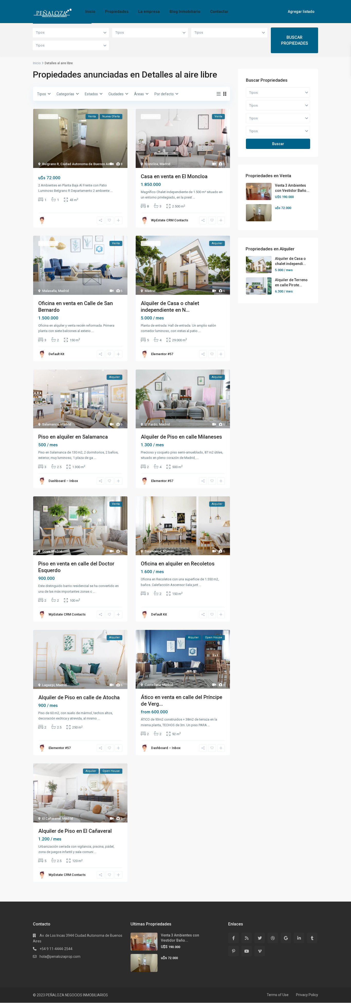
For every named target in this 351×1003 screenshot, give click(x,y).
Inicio (90, 11)
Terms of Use (278, 995)
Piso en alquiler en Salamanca (73, 437)
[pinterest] (233, 951)
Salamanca (50, 424)
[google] (286, 938)
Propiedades (116, 11)
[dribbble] (272, 938)
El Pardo (151, 424)
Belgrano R (50, 164)
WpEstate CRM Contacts (169, 220)
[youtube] (246, 951)
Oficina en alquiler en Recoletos (178, 564)
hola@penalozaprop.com (60, 956)
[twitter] (259, 938)
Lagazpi (48, 685)
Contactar (219, 11)
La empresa (149, 11)
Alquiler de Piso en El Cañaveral (75, 831)
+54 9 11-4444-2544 (56, 949)
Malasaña (49, 291)
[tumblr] (312, 938)
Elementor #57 (162, 354)
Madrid (165, 164)
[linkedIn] (299, 938)
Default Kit (56, 354)
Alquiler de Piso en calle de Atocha (79, 697)
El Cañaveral (51, 818)
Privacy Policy (307, 995)
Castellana (153, 685)
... (111, 191)
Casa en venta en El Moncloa (174, 176)
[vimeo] (259, 951)
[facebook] (233, 938)
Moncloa (151, 164)
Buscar (278, 144)
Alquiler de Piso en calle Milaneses (181, 437)
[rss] (246, 938)
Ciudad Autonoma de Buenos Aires (87, 164)
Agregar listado (301, 12)
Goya (46, 551)
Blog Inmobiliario (185, 11)
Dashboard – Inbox (63, 481)
